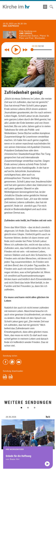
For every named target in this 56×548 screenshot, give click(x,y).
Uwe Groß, (26, 33)
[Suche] (51, 6)
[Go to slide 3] (34, 407)
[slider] (32, 49)
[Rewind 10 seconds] (6, 49)
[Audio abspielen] (47, 464)
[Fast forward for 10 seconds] (25, 49)
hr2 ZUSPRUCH (11, 26)
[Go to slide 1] (21, 407)
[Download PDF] (5, 377)
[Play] (16, 49)
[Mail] (19, 362)
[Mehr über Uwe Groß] (9, 35)
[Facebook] (5, 362)
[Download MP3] (11, 377)
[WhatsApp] (12, 362)
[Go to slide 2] (28, 407)
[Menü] (45, 7)
